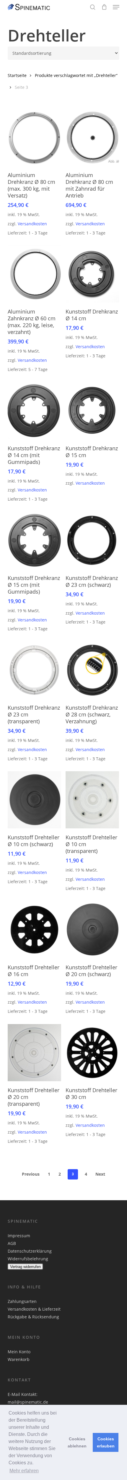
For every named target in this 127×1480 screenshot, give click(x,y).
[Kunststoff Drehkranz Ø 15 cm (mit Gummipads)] (34, 540)
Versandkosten (32, 223)
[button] (116, 7)
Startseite (17, 75)
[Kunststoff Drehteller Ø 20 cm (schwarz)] (92, 929)
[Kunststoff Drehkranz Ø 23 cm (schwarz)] (92, 540)
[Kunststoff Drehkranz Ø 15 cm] (92, 410)
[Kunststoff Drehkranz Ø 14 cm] (92, 274)
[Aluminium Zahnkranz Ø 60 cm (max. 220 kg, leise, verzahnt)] (34, 274)
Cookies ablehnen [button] (77, 1442)
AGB (12, 1243)
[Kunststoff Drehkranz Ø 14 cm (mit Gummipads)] (34, 410)
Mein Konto (19, 1351)
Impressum (19, 1235)
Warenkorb (19, 1359)
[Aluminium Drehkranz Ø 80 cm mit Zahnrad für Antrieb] (92, 137)
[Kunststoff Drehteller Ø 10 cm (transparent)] (92, 799)
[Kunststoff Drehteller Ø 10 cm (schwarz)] (34, 799)
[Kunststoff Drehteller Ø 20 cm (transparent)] (34, 1052)
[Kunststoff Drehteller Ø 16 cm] (34, 929)
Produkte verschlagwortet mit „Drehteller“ (76, 75)
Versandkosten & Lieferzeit (34, 1309)
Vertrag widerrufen (25, 1266)
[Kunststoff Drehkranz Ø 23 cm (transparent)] (34, 670)
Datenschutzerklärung (30, 1251)
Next (100, 1174)
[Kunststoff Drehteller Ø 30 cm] (92, 1052)
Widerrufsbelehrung (28, 1259)
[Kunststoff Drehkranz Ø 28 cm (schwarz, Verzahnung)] (92, 670)
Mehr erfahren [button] (24, 1470)
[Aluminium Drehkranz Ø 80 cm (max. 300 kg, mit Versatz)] (34, 137)
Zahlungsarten (22, 1301)
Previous (31, 1174)
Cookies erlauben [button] (106, 1442)
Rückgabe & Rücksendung (33, 1317)
